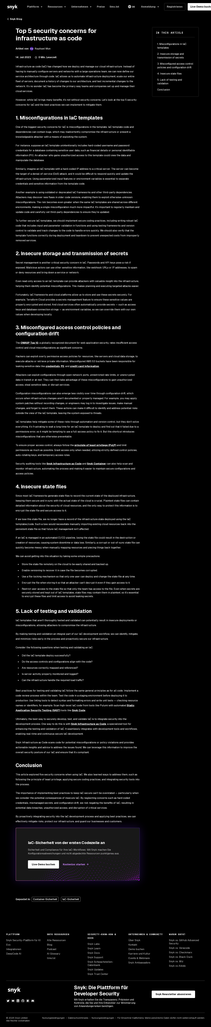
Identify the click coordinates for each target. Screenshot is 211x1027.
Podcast (51, 949)
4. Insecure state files (169, 73)
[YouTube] (13, 1001)
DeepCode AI (13, 953)
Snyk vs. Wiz (176, 961)
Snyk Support (95, 957)
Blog (49, 944)
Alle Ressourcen (56, 940)
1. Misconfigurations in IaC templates (171, 45)
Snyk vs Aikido (177, 965)
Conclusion (163, 89)
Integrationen (13, 949)
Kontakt (132, 944)
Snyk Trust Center (98, 974)
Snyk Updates (95, 969)
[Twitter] (8, 1001)
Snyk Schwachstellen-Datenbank (100, 963)
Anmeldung (148, 6)
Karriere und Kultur (139, 953)
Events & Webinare (139, 958)
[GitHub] (23, 1001)
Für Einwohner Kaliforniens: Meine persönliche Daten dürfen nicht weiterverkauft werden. (161, 1018)
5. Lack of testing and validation (169, 81)
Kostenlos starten (74, 864)
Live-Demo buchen (43, 864)
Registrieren (175, 6)
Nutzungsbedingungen (53, 1018)
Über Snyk (134, 940)
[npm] (28, 1001)
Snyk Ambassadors (139, 962)
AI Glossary (53, 953)
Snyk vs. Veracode (179, 948)
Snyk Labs (94, 944)
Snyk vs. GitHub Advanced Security (184, 942)
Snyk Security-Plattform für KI (23, 940)
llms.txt (51, 958)
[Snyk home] (12, 6)
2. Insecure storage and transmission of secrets (170, 55)
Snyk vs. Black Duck (181, 957)
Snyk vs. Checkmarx (180, 952)
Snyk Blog (16, 19)
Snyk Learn (94, 948)
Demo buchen (136, 949)
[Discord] (33, 1001)
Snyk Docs (94, 953)
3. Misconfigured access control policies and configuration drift (175, 65)
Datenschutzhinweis (78, 1018)
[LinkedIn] (18, 1001)
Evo (8, 944)
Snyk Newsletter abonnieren (173, 994)
